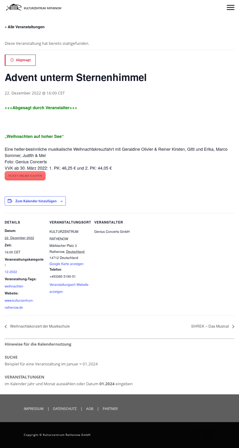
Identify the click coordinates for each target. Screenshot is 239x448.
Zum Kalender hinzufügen (36, 201)
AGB (89, 408)
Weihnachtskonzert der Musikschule (39, 326)
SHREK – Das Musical (210, 326)
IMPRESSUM (34, 408)
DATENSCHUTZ (65, 408)
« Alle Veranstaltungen (25, 26)
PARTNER (110, 408)
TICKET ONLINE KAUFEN (25, 176)
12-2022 (11, 271)
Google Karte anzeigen (66, 263)
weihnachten (14, 286)
